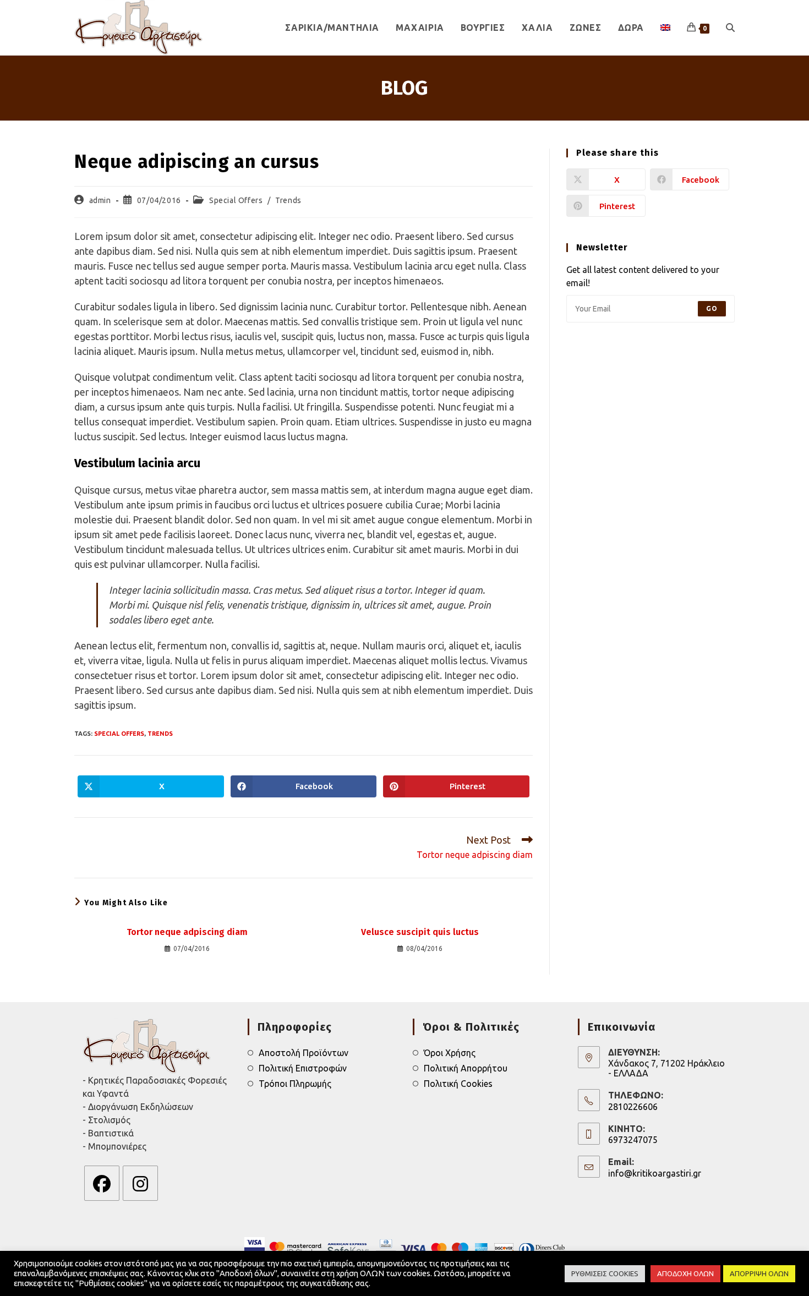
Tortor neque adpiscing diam (187, 932)
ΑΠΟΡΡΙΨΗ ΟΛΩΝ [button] (759, 1273)
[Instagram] (140, 1183)
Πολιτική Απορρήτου (465, 1068)
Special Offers (236, 200)
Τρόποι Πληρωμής (295, 1084)
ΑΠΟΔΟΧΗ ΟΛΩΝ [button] (685, 1273)
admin (100, 200)
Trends (288, 200)
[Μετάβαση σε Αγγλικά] (665, 27)
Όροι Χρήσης (449, 1053)
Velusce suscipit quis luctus (420, 932)
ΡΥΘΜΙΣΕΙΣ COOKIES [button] (604, 1273)
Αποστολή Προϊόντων (303, 1053)
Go (712, 308)
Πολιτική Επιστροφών (303, 1068)
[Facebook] (101, 1183)
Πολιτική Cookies (458, 1084)
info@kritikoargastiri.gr (654, 1173)
